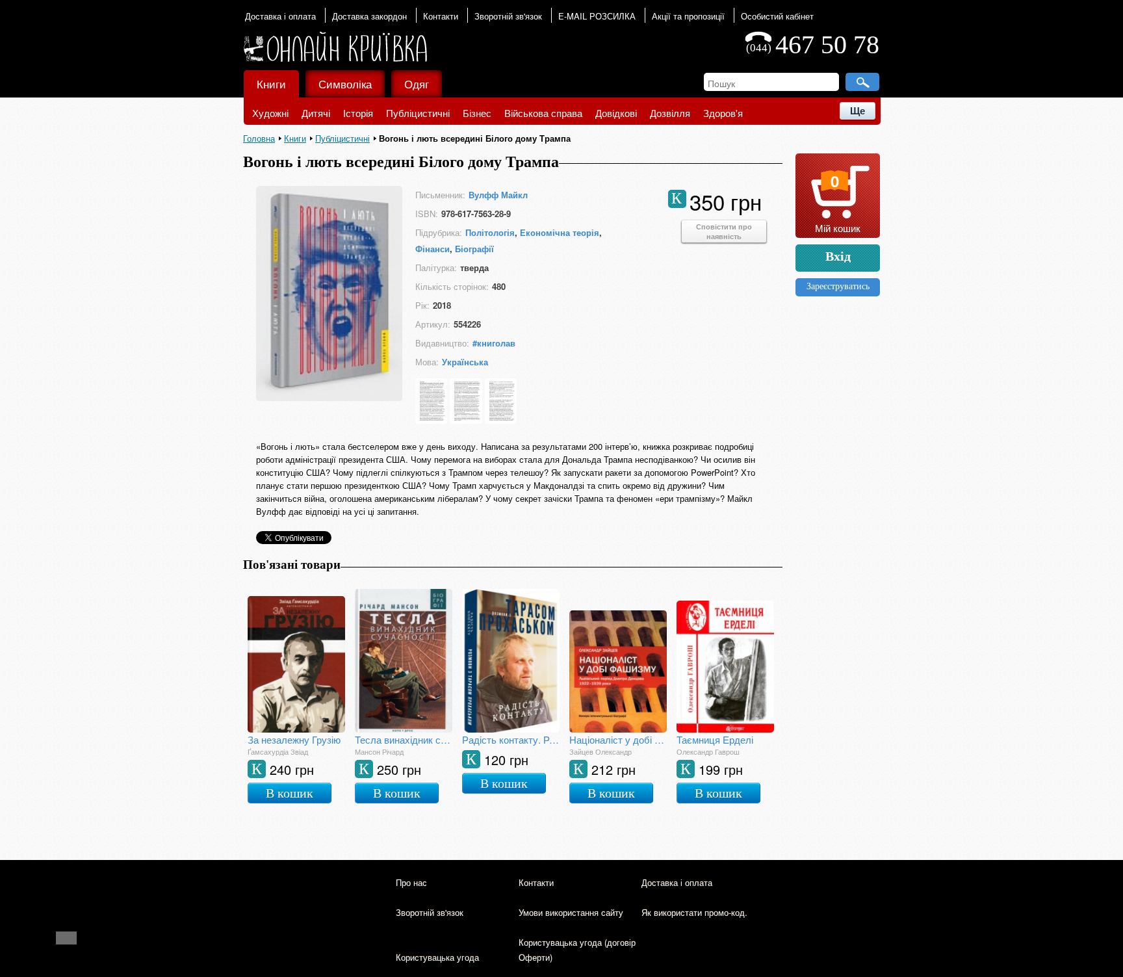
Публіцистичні (418, 113)
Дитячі (316, 113)
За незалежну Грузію (294, 739)
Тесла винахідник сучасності (403, 739)
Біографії (474, 248)
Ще (857, 110)
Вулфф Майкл (498, 195)
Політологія (490, 232)
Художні (270, 113)
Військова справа (543, 113)
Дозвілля (670, 113)
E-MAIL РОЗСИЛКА (597, 16)
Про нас (411, 882)
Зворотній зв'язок (508, 16)
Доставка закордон (369, 16)
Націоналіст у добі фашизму (618, 739)
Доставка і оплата (280, 16)
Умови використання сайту (571, 912)
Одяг (416, 83)
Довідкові (616, 113)
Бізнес (477, 113)
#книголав (493, 343)
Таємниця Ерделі (715, 739)
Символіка (345, 83)
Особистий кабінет (777, 16)
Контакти (440, 16)
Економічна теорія (559, 232)
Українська (465, 362)
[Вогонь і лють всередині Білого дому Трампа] (329, 396)
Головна (259, 138)
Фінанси (432, 248)
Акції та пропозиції (688, 16)
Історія (358, 113)
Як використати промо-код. (694, 912)
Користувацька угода (437, 957)
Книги (271, 83)
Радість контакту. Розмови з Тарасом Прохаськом (511, 739)
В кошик (289, 793)
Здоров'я (723, 113)
